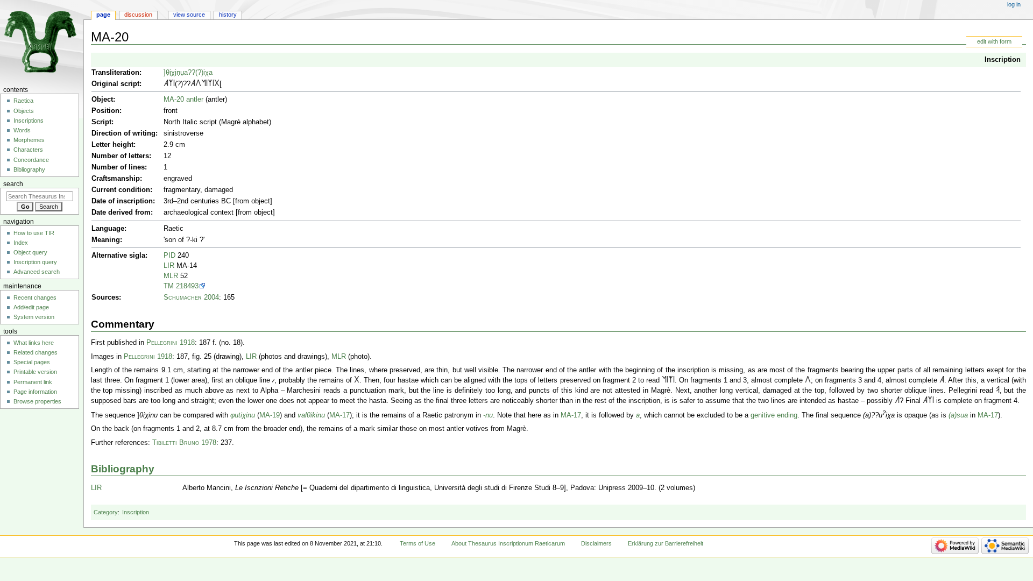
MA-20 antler (183, 99)
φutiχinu (242, 415)
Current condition (120, 190)
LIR (169, 266)
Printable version (35, 372)
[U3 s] (897, 401)
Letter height (112, 144)
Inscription (1003, 59)
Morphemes (29, 140)
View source (189, 14)
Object (102, 99)
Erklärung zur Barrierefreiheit (665, 543)
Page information (35, 391)
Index (20, 242)
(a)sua (958, 415)
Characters (28, 149)
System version (33, 317)
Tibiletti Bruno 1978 (184, 443)
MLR (171, 276)
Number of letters (120, 156)
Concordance (31, 160)
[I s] (174, 84)
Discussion (138, 14)
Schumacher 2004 (191, 297)
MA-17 (339, 415)
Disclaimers (596, 543)
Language (107, 228)
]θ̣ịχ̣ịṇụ (174, 72)
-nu (488, 415)
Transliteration (115, 72)
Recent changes (34, 297)
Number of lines (118, 167)
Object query (30, 252)
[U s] (198, 84)
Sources (105, 297)
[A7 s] (166, 84)
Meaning (105, 240)
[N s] (203, 84)
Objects (23, 111)
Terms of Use (417, 543)
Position (105, 111)
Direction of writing (123, 133)
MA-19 (269, 415)
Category (106, 512)
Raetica (23, 100)
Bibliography (122, 468)
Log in (1014, 4)
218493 (187, 286)
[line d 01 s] (273, 380)
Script (101, 122)
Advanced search (36, 271)
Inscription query (35, 262)
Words (22, 130)
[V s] (998, 390)
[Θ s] (217, 84)
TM (169, 286)
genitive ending (774, 415)
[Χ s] (170, 84)
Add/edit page (31, 307)
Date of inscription (122, 201)
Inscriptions (28, 120)
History (228, 14)
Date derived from (121, 212)
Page (103, 14)
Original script (115, 84)
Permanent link (32, 382)
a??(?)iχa (198, 72)
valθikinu (311, 415)
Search (13, 184)
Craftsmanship (115, 178)
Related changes (35, 352)
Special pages (31, 362)
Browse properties (37, 401)
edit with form (994, 41)
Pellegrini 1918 (170, 342)
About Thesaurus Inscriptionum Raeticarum (508, 543)
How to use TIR (33, 233)
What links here (33, 342)
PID (169, 255)
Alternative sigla (118, 255)
